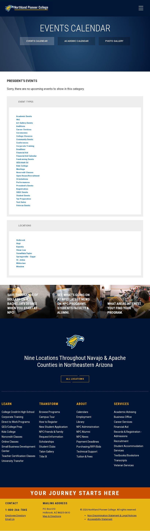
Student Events (23, 195)
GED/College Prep (12, 426)
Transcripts (120, 460)
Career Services (23, 129)
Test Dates (21, 202)
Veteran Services (124, 465)
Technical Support (86, 451)
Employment (83, 416)
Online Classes (10, 441)
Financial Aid (22, 152)
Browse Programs (49, 411)
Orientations (22, 179)
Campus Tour (47, 416)
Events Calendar (37, 41)
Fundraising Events (25, 159)
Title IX (43, 456)
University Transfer (13, 460)
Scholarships (46, 441)
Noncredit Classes (24, 172)
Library (80, 421)
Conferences (22, 142)
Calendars (82, 411)
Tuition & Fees (84, 456)
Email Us (9, 519)
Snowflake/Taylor (24, 253)
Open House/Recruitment (28, 175)
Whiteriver (21, 263)
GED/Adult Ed (22, 162)
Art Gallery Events (24, 123)
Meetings (20, 169)
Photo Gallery (114, 41)
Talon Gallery (46, 451)
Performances (23, 182)
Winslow (20, 266)
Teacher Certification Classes (18, 456)
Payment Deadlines (87, 441)
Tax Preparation (23, 199)
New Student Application (53, 426)
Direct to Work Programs (16, 421)
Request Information (51, 436)
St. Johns (20, 260)
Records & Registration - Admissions (128, 434)
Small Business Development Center (18, 448)
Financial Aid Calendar (26, 156)
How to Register (48, 421)
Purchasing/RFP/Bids (88, 446)
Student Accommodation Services (128, 448)
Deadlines (20, 149)
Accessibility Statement (99, 519)
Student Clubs (47, 446)
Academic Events (24, 116)
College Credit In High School (18, 411)
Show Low (21, 250)
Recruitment (121, 441)
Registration (22, 189)
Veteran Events (23, 205)
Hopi (18, 243)
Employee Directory (15, 515)
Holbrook (20, 240)
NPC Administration (87, 426)
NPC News (82, 436)
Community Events (24, 139)
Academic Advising (125, 411)
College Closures (24, 136)
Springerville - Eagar (26, 256)
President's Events (24, 185)
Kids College (22, 166)
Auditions (20, 126)
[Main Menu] (141, 8)
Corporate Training (25, 146)
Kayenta (20, 246)
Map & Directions (52, 516)
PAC (18, 119)
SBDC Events (22, 192)
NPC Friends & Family (51, 431)
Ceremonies (21, 133)
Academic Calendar (76, 41)
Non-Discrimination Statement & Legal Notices (111, 515)
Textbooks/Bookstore (126, 455)
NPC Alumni (83, 431)
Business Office (123, 416)
